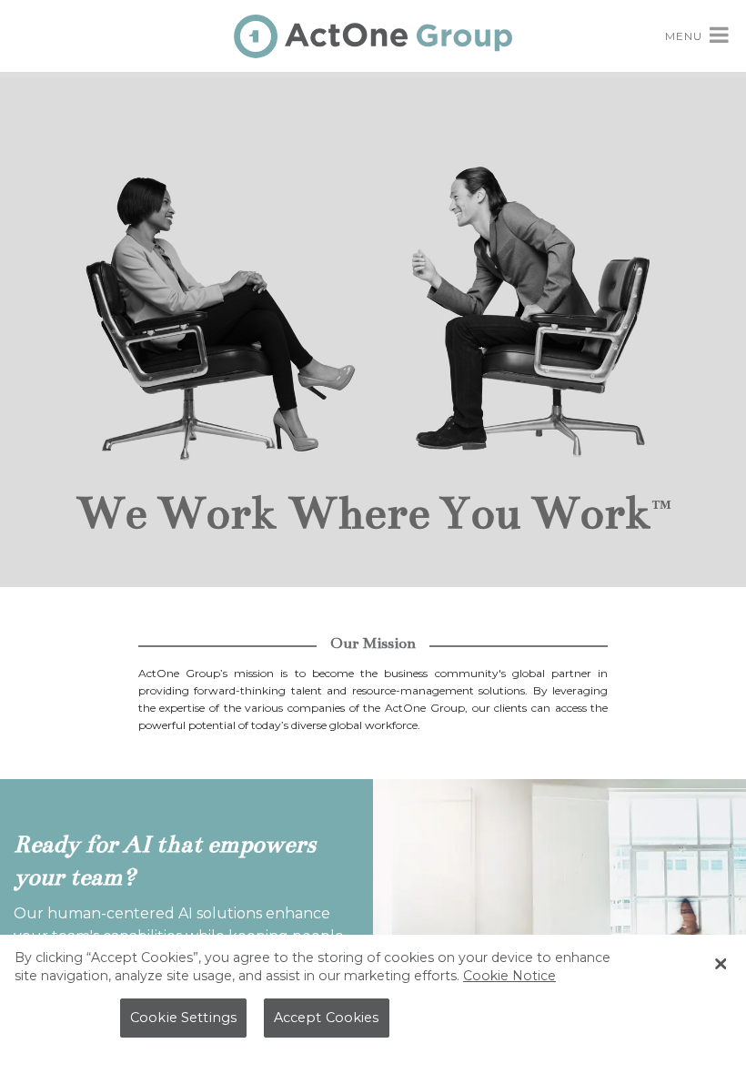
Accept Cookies (326, 1017)
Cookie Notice (509, 976)
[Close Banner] (720, 964)
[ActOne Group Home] (373, 34)
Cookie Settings (183, 1017)
